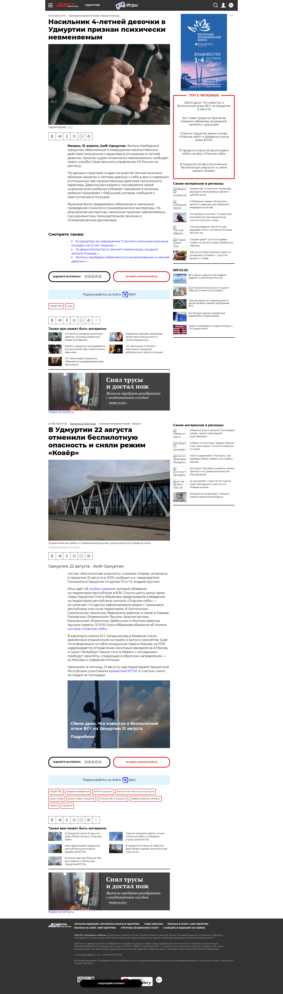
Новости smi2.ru (61, 412)
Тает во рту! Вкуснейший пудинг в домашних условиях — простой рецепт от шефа (210, 255)
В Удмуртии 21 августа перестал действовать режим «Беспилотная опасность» (146, 848)
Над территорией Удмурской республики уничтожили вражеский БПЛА (82, 848)
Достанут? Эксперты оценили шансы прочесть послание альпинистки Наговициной (212, 471)
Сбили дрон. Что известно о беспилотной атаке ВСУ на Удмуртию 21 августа (204, 106)
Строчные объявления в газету (140, 928)
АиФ (70, 127)
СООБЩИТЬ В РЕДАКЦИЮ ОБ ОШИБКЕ (184, 928)
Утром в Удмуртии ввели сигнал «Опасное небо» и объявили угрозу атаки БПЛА (204, 137)
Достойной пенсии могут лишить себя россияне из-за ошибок (208, 289)
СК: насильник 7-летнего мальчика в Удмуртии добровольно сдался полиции (144, 349)
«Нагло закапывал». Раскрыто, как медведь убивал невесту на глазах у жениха (211, 458)
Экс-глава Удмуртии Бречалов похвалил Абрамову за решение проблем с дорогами (204, 121)
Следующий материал (111, 983)
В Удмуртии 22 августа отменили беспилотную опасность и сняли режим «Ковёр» (204, 168)
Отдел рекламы (153, 924)
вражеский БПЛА (123, 671)
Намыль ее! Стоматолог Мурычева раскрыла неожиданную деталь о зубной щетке (210, 191)
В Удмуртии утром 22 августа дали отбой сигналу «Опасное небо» (204, 152)
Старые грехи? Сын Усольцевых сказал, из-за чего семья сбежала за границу (211, 242)
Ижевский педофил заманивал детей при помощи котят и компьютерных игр (144, 336)
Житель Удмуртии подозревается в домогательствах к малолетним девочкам (85, 349)
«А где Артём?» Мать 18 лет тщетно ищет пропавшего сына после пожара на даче (210, 484)
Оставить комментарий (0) (141, 276)
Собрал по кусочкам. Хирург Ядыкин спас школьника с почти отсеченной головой (212, 446)
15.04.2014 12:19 (56, 15)
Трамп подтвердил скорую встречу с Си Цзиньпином (210, 327)
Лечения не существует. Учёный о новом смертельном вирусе (210, 495)
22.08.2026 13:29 (57, 423)
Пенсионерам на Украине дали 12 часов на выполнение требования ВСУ (208, 303)
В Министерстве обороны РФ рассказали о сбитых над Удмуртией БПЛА (83, 861)
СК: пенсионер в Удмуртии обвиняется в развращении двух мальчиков (84, 361)
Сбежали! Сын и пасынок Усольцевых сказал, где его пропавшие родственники (212, 433)
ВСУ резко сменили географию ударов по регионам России (207, 276)
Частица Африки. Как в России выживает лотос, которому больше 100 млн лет (211, 229)
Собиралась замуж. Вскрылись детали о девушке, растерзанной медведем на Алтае (209, 204)
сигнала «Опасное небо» (87, 629)
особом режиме (102, 589)
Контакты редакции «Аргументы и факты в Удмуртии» (107, 924)
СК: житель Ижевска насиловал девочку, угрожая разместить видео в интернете (84, 336)
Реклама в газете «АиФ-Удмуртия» (188, 924)
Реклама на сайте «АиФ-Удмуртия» (95, 928)
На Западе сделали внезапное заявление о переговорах (206, 314)
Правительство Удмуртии (63, 547)
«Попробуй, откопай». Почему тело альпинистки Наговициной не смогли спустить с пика (211, 217)
